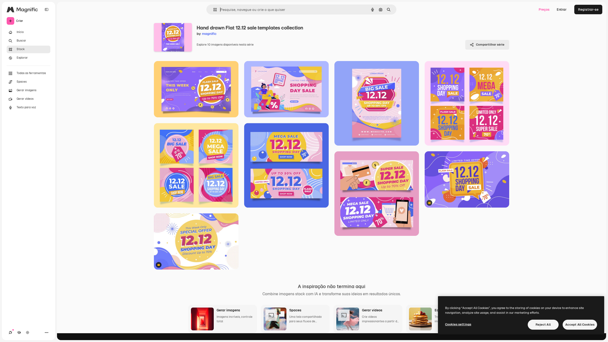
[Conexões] (10, 332)
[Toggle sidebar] (46, 9)
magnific (209, 33)
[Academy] (19, 332)
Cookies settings (458, 324)
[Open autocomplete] (213, 9)
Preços (544, 9)
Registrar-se (588, 9)
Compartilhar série (490, 45)
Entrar (562, 9)
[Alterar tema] (27, 332)
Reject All (543, 325)
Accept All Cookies (579, 325)
